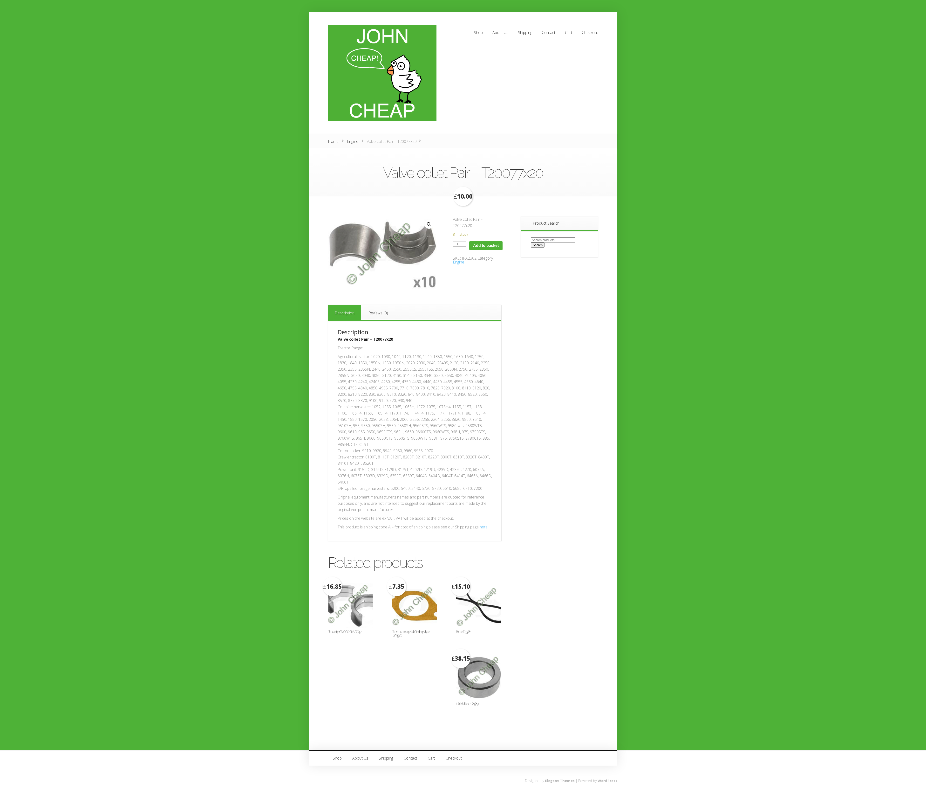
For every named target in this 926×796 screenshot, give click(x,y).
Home (333, 141)
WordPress (607, 780)
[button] (429, 224)
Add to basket (486, 245)
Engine (352, 141)
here (484, 527)
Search (538, 245)
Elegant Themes (560, 780)
